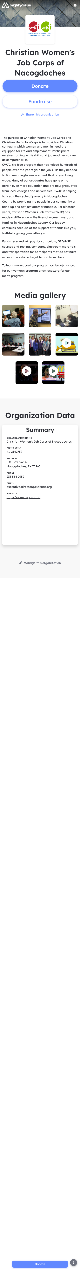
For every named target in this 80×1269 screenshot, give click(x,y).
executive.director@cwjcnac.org (29, 487)
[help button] (73, 1262)
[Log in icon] (75, 5)
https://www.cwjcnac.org (24, 497)
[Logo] (16, 5)
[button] (66, 343)
